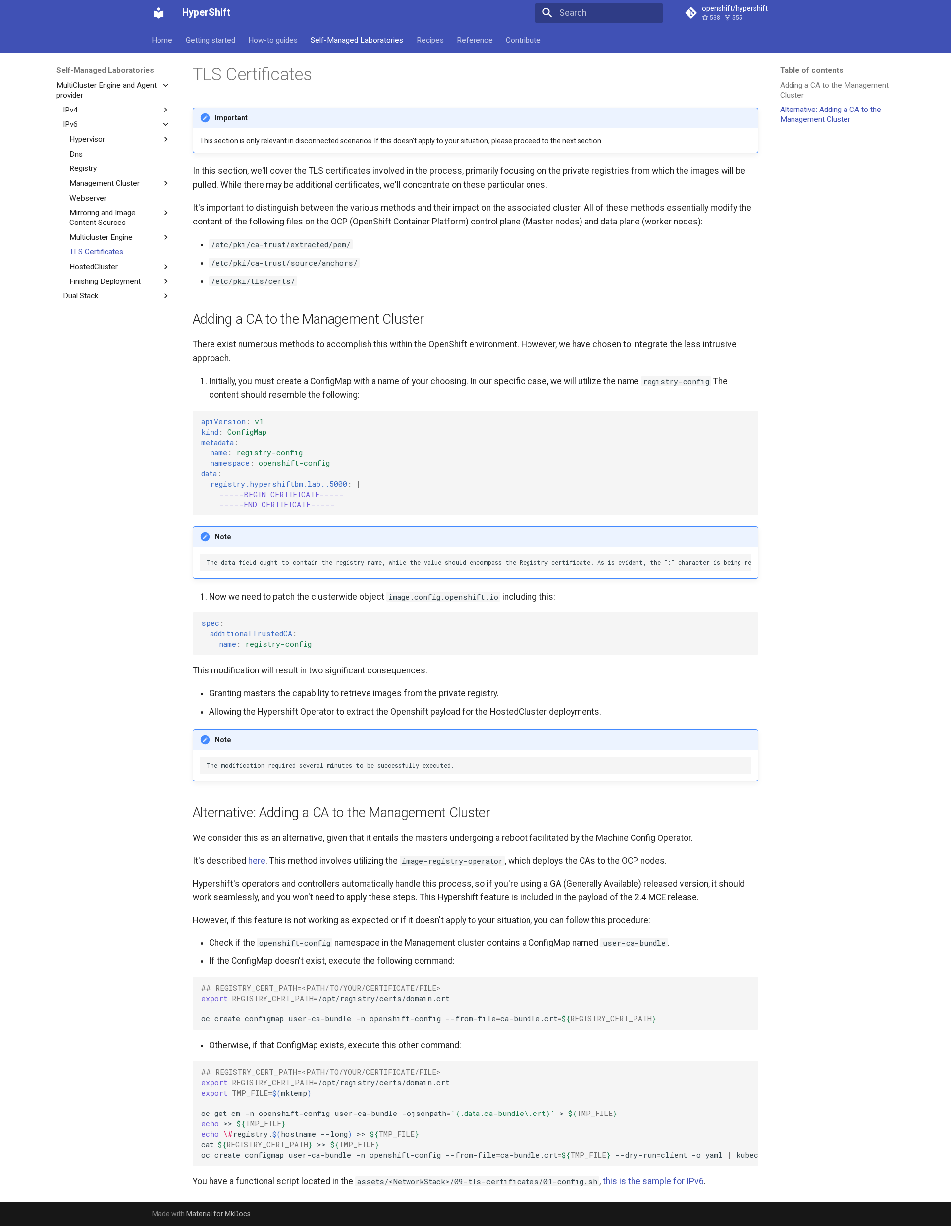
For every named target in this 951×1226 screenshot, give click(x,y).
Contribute (523, 39)
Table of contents (812, 70)
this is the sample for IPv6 (653, 1181)
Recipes (430, 39)
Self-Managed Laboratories (357, 39)
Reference (475, 39)
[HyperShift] (158, 13)
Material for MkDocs (218, 1214)
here (256, 861)
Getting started (210, 39)
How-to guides (273, 39)
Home (162, 39)
